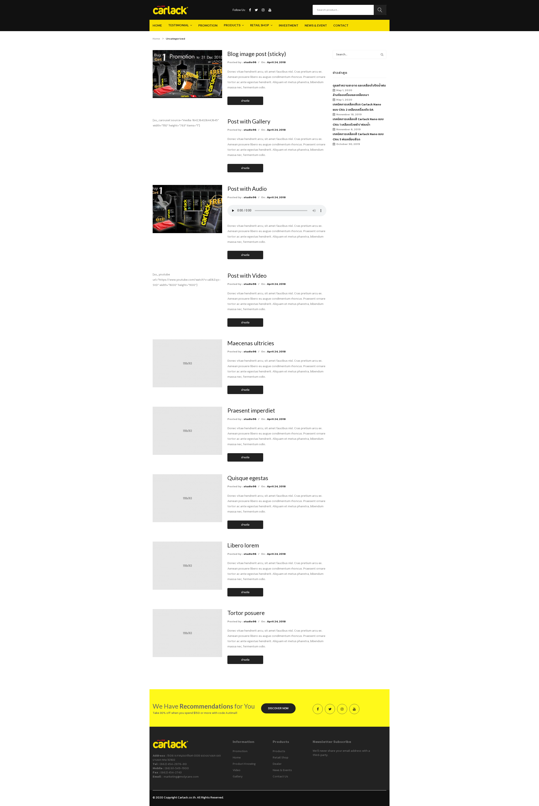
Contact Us (280, 776)
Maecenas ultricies (250, 343)
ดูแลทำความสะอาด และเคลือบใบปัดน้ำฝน (359, 85)
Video (236, 770)
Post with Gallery (248, 121)
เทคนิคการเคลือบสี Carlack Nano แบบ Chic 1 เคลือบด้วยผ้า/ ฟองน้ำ (358, 122)
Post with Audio (247, 188)
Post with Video (247, 275)
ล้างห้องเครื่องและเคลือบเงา (351, 95)
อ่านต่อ (245, 101)
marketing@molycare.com (181, 776)
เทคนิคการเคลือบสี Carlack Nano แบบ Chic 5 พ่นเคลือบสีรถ (358, 137)
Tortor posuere (246, 612)
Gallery (238, 776)
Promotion (240, 751)
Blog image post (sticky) (256, 53)
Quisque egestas (247, 477)
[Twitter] (256, 10)
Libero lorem (243, 545)
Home (156, 39)
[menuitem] (157, 25)
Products (279, 751)
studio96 (250, 62)
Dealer (277, 764)
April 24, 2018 (276, 62)
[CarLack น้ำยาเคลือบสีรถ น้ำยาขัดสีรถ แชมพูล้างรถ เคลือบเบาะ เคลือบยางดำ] (170, 9)
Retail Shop (280, 757)
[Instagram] (263, 10)
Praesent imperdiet (251, 410)
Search (380, 10)
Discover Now (278, 708)
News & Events (282, 770)
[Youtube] (269, 10)
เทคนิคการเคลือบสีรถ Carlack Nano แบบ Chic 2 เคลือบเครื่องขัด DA (357, 107)
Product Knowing (244, 764)
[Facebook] (250, 10)
